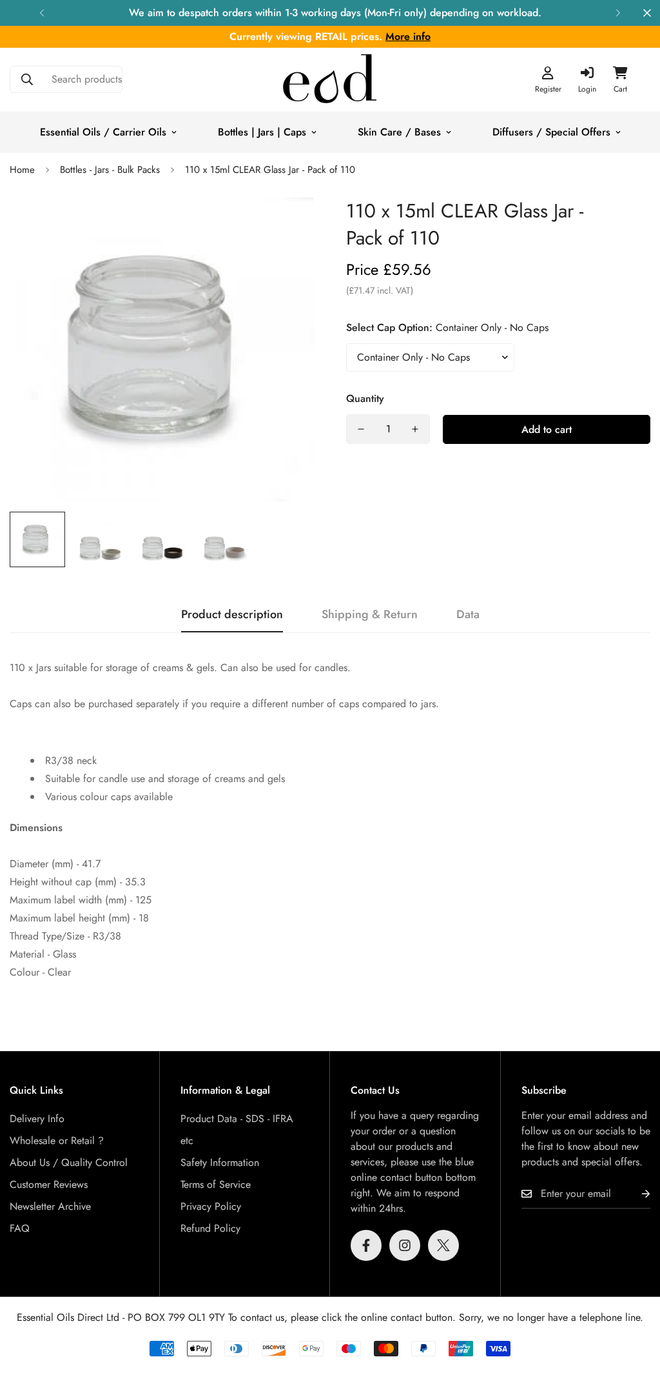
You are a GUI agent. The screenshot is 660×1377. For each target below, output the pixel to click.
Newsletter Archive (50, 1206)
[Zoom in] (286, 224)
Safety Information (219, 1162)
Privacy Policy (210, 1206)
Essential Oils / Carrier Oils (103, 132)
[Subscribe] (635, 1194)
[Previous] (42, 13)
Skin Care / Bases (399, 132)
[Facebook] (366, 1245)
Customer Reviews (49, 1184)
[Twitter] (443, 1245)
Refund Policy (210, 1228)
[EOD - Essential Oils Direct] (329, 80)
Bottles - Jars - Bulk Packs (110, 170)
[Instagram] (404, 1245)
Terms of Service (215, 1184)
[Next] (618, 13)
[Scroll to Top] (635, 1307)
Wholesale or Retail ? (57, 1140)
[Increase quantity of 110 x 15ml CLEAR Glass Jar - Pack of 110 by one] (415, 429)
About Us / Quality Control (69, 1162)
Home (22, 170)
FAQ (20, 1228)
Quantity (365, 398)
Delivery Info (37, 1118)
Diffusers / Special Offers (551, 132)
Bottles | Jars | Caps (262, 132)
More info (408, 36)
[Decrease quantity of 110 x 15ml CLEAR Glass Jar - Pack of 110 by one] (361, 429)
